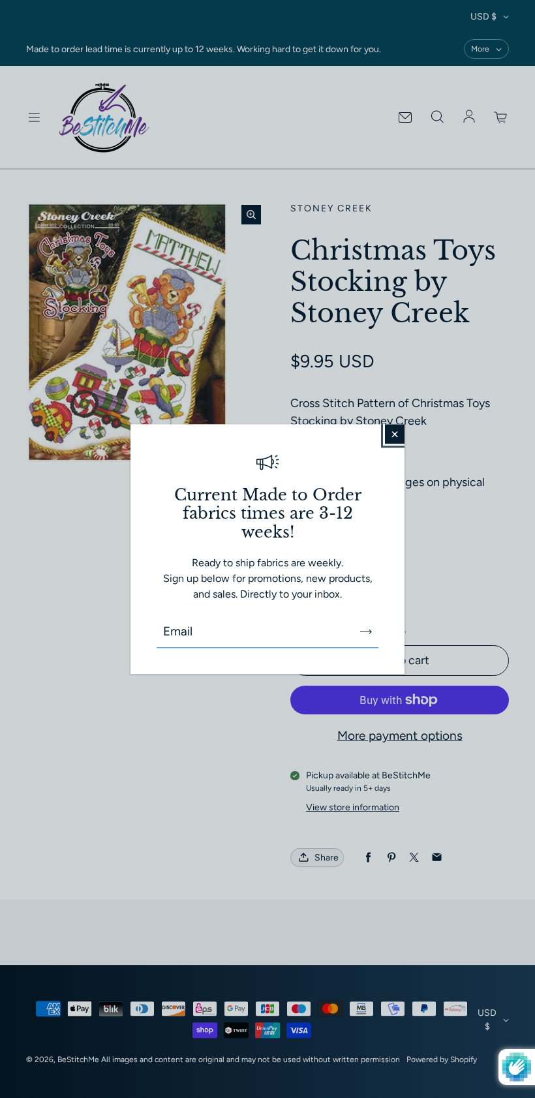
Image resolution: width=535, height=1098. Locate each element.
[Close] (395, 434)
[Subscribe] (366, 631)
